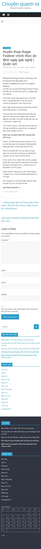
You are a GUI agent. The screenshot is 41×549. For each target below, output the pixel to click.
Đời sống (4, 369)
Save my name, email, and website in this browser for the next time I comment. (19, 310)
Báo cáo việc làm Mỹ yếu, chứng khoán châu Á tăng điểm (20, 348)
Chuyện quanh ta (20, 4)
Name (4, 270)
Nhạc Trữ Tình (6, 396)
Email (3, 282)
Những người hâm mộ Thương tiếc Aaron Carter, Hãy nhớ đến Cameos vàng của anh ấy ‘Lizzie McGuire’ (20, 205)
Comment (5, 240)
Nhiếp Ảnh (4, 402)
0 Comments (31, 67)
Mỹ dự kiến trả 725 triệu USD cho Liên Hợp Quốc (17, 340)
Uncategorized (6, 409)
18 (9, 523)
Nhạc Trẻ (4, 392)
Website (4, 294)
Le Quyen (22, 67)
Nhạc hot (4, 383)
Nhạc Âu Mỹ (5, 379)
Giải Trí (3, 373)
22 (31, 523)
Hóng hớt (4, 376)
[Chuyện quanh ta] (3, 14)
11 (8, 520)
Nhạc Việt (4, 399)
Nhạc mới (4, 386)
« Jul (2, 535)
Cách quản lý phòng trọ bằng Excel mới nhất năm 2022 (20, 219)
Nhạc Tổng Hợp (6, 389)
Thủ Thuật (7, 48)
